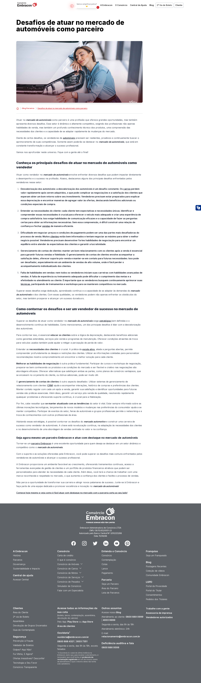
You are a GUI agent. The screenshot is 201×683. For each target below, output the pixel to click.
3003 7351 (81, 641)
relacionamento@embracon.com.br (121, 636)
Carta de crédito (65, 555)
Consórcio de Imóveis (68, 564)
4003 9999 (109, 620)
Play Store (72, 621)
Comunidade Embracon (157, 575)
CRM (50, 385)
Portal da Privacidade (156, 586)
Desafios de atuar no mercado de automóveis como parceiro (62, 108)
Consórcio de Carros (67, 568)
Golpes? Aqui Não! (22, 649)
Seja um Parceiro (110, 584)
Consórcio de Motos (67, 573)
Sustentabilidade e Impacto (26, 568)
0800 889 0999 (134, 616)
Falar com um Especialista (70, 590)
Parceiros (17, 559)
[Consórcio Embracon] (17, 108)
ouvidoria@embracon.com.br (73, 637)
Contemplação (109, 559)
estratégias (105, 320)
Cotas (104, 564)
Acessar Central (21, 579)
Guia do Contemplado (24, 630)
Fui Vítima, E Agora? (23, 654)
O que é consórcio (66, 559)
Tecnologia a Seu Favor (25, 662)
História (17, 555)
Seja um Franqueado (156, 555)
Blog (151, 5)
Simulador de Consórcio (69, 586)
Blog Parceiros (28, 108)
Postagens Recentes (156, 566)
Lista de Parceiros (110, 592)
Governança (19, 564)
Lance (105, 568)
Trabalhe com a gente (158, 608)
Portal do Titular (154, 590)
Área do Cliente (20, 612)
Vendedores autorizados (159, 617)
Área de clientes (66, 626)
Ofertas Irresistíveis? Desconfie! (28, 658)
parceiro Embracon (41, 443)
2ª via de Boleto (21, 616)
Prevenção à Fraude (23, 640)
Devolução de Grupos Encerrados (30, 625)
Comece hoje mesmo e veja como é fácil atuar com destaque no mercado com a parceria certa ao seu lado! (71, 492)
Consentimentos (154, 594)
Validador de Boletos (23, 645)
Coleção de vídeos (155, 570)
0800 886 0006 (110, 647)
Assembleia (18, 621)
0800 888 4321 (65, 641)
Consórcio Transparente (25, 667)
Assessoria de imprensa (159, 613)
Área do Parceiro (110, 588)
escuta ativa (88, 349)
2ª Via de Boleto (164, 5)
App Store (87, 621)
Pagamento (107, 573)
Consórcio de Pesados (68, 581)
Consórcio (107, 555)
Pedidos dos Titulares (156, 599)
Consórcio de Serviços (68, 577)
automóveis (69, 138)
